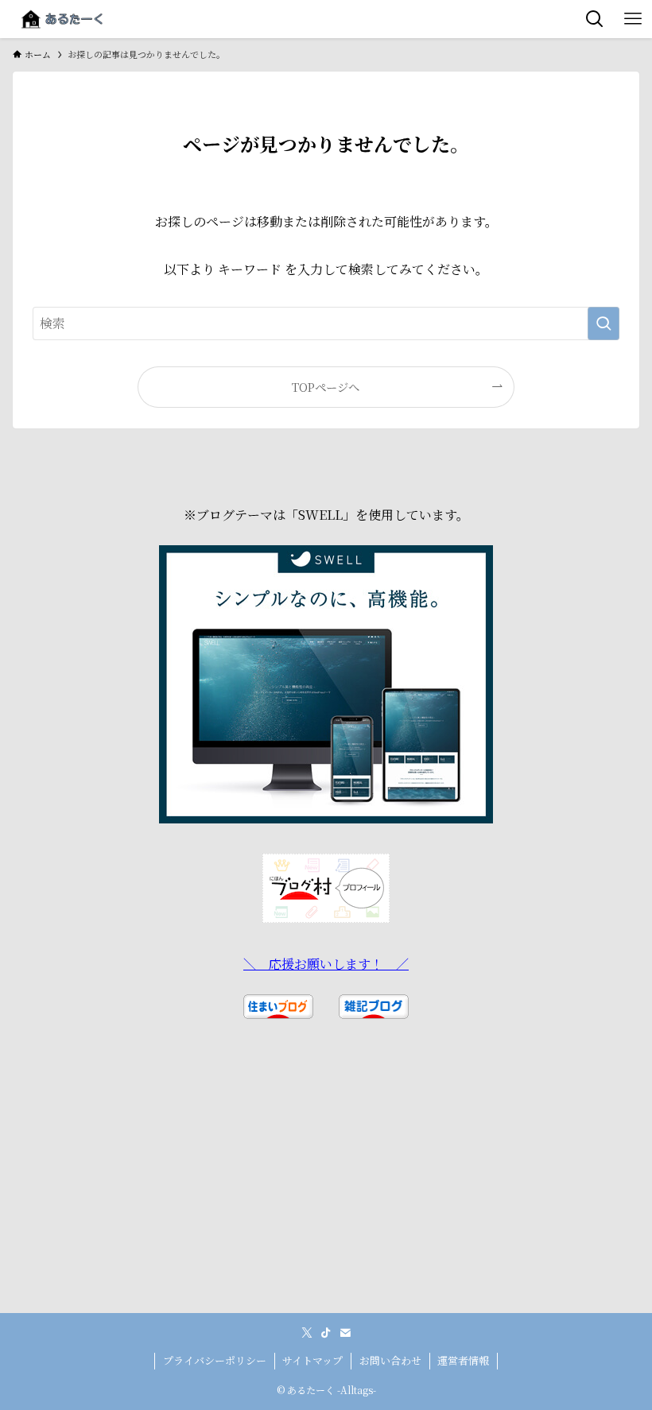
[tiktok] (326, 1333)
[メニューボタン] (633, 19)
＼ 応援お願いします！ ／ (326, 964)
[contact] (345, 1333)
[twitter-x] (307, 1333)
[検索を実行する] (603, 323)
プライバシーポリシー (214, 1360)
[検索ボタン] (595, 19)
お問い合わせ (390, 1360)
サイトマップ (312, 1360)
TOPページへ (325, 386)
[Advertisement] (326, 1201)
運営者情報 (463, 1360)
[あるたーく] (62, 19)
